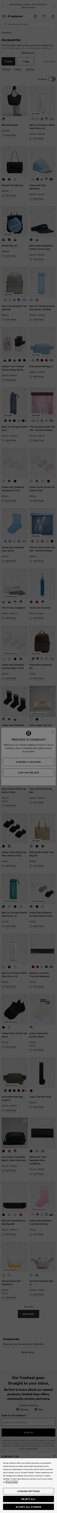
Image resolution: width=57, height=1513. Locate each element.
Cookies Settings (28, 1491)
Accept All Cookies (28, 1506)
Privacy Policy (11, 1482)
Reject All (28, 1498)
